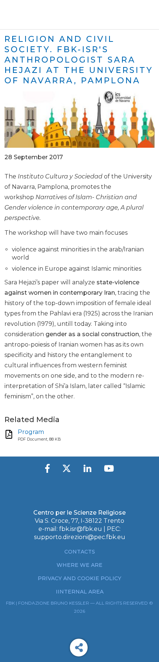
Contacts (79, 552)
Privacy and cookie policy (79, 578)
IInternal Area (80, 592)
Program (31, 431)
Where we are (79, 565)
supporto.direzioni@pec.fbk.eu (79, 537)
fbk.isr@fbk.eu (80, 528)
